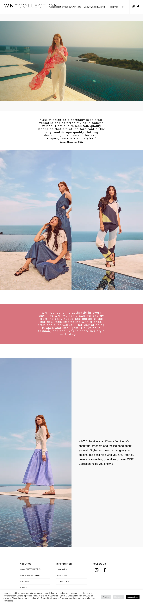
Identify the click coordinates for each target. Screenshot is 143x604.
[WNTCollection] (31, 7)
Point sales (24, 581)
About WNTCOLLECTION (30, 569)
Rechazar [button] (118, 597)
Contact (23, 587)
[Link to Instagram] (134, 7)
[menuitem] (66, 7)
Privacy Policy (63, 575)
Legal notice (62, 569)
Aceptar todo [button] (132, 597)
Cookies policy (63, 581)
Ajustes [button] (106, 597)
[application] (71, 61)
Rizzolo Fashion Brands (30, 575)
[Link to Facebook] (138, 7)
